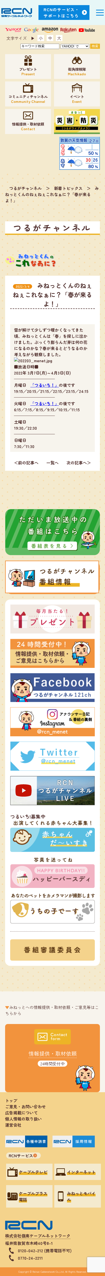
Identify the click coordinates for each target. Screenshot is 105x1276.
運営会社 (13, 1125)
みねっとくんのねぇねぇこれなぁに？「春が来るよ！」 (52, 194)
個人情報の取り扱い (25, 1119)
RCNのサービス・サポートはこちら (61, 12)
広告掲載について (21, 1113)
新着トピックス (68, 188)
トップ (11, 1100)
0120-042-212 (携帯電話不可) (45, 1250)
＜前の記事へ (26, 463)
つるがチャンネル (25, 188)
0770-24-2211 (30, 1258)
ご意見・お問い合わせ (25, 1106)
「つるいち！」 (44, 385)
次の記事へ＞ (79, 463)
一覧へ (52, 463)
